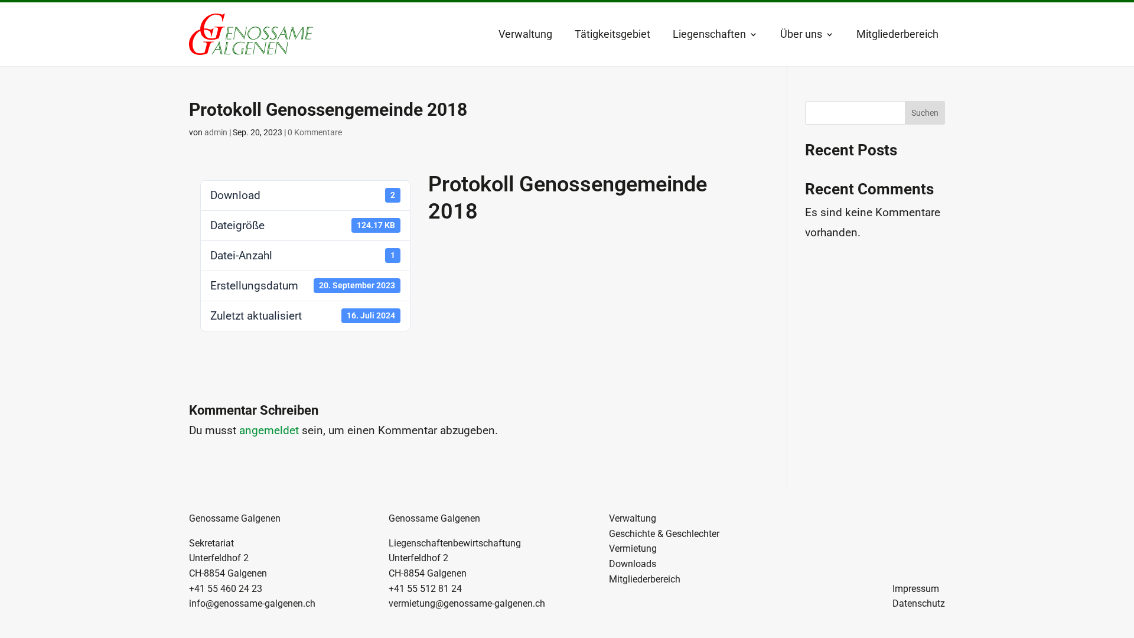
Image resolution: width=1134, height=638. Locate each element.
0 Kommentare (315, 132)
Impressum (915, 588)
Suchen (925, 113)
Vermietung (633, 548)
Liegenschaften (709, 34)
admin (215, 132)
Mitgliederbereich (897, 34)
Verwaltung (525, 34)
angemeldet (269, 430)
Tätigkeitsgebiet (612, 34)
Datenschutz (918, 603)
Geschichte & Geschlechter (664, 533)
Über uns (801, 34)
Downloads (632, 563)
